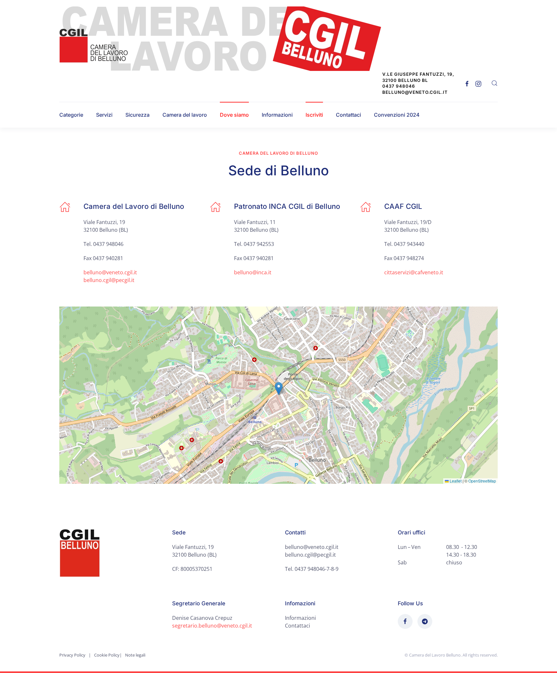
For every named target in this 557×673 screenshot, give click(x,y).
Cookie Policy (107, 655)
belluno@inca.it (252, 272)
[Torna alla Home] (224, 38)
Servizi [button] (104, 115)
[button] (494, 83)
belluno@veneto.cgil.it (110, 272)
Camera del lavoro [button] (184, 115)
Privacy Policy (72, 655)
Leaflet (455, 480)
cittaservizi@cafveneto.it (413, 272)
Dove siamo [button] (234, 115)
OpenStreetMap (482, 480)
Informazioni (277, 115)
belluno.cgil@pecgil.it (108, 280)
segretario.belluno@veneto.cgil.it (212, 625)
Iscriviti (314, 115)
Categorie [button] (71, 115)
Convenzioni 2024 (397, 115)
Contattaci (348, 115)
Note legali (135, 655)
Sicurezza (137, 115)
